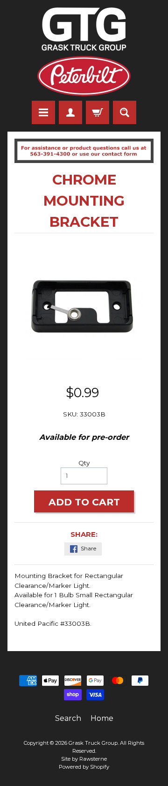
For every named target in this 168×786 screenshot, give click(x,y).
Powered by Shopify (84, 767)
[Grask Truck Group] (84, 51)
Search (68, 718)
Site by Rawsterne (84, 759)
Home (102, 718)
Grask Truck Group (93, 743)
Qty (84, 463)
